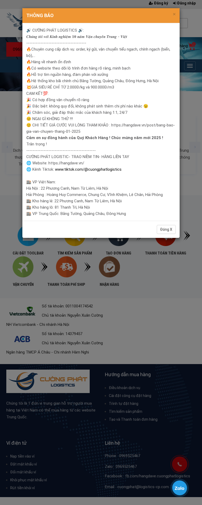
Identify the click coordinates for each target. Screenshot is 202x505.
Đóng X (166, 229)
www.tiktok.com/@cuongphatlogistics (88, 169)
